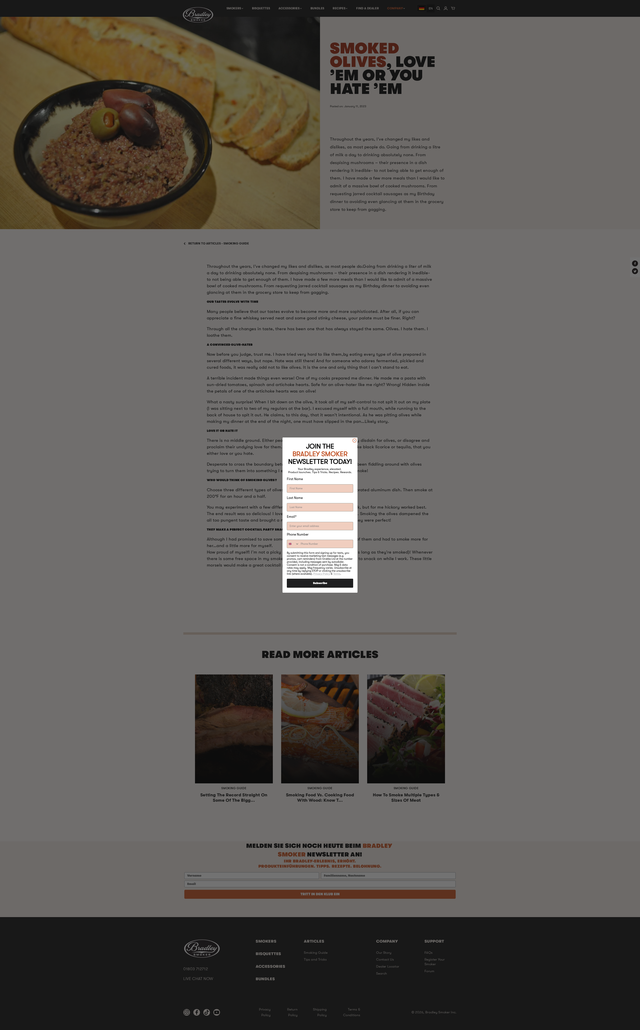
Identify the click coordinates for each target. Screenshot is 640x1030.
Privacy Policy (321, 573)
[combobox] (293, 544)
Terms (336, 573)
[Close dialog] (354, 440)
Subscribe (320, 583)
